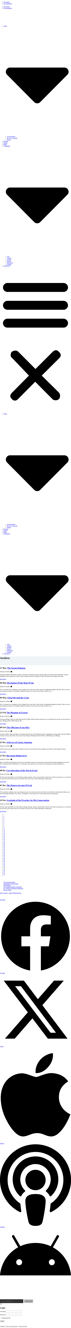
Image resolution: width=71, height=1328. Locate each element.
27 (4, 856)
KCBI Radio (6, 885)
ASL (8, 256)
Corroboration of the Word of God (21, 770)
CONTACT (6, 266)
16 (4, 839)
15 (4, 838)
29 (4, 860)
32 (4, 864)
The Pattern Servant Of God (19, 785)
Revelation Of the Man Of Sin (20, 683)
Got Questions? (7, 3)
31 (4, 863)
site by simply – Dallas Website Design (10, 893)
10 (4, 830)
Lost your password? (11, 1326)
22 (4, 849)
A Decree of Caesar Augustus (19, 742)
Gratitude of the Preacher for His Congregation (28, 800)
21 (4, 847)
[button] (35, 340)
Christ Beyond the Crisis (18, 698)
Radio (5, 144)
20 (4, 845)
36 (4, 871)
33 (4, 866)
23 (4, 850)
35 (4, 869)
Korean (9, 261)
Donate (9, 139)
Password (2, 1314)
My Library (6, 2)
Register (2, 1326)
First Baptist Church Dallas (10, 884)
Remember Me (6, 1318)
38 (4, 874)
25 (4, 853)
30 (4, 861)
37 (4, 872)
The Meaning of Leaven (17, 712)
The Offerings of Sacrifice (18, 727)
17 (4, 841)
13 (4, 835)
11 (4, 831)
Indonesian (10, 263)
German (9, 264)
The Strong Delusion (16, 668)
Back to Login (23, 1326)
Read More (3, 679)
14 (4, 836)
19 (4, 844)
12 (4, 833)
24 (4, 852)
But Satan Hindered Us (16, 756)
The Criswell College (9, 882)
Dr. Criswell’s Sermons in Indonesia (13, 888)
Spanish (9, 259)
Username (3, 1311)
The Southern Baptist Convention (12, 887)
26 (4, 855)
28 (4, 858)
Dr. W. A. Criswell (12, 138)
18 (4, 842)
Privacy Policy (7, 890)
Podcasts (5, 141)
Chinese (9, 258)
